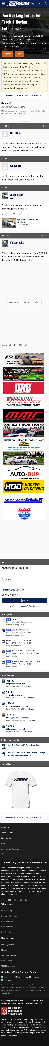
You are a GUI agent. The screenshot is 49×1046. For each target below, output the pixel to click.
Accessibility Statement (10, 849)
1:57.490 (10, 703)
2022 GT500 (30, 720)
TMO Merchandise (8, 966)
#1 (46, 126)
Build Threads (11, 656)
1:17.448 (10, 714)
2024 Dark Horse (26, 686)
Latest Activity (6, 911)
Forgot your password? (13, 590)
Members (4, 950)
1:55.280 (10, 726)
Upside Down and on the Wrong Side (23, 661)
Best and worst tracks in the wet (18, 640)
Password (6, 579)
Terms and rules (7, 833)
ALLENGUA (7, 107)
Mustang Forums (38, 862)
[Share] (43, 126)
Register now (34, 606)
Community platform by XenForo (23, 1001)
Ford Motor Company (28, 1020)
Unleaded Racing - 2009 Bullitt (20, 651)
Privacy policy (6, 838)
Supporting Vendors (8, 955)
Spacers (12, 619)
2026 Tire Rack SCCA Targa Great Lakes (24, 745)
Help (3, 843)
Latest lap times (8, 675)
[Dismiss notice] (45, 63)
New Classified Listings (10, 932)
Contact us (5, 827)
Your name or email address (15, 568)
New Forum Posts (8, 927)
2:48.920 (10, 692)
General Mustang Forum (15, 625)
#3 (46, 188)
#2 (46, 159)
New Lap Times (7, 921)
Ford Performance (22, 1027)
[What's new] (40, 4)
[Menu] (3, 3)
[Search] (45, 4)
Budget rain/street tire (17, 630)
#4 (46, 235)
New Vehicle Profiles (9, 916)
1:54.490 (10, 680)
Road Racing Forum (13, 646)
